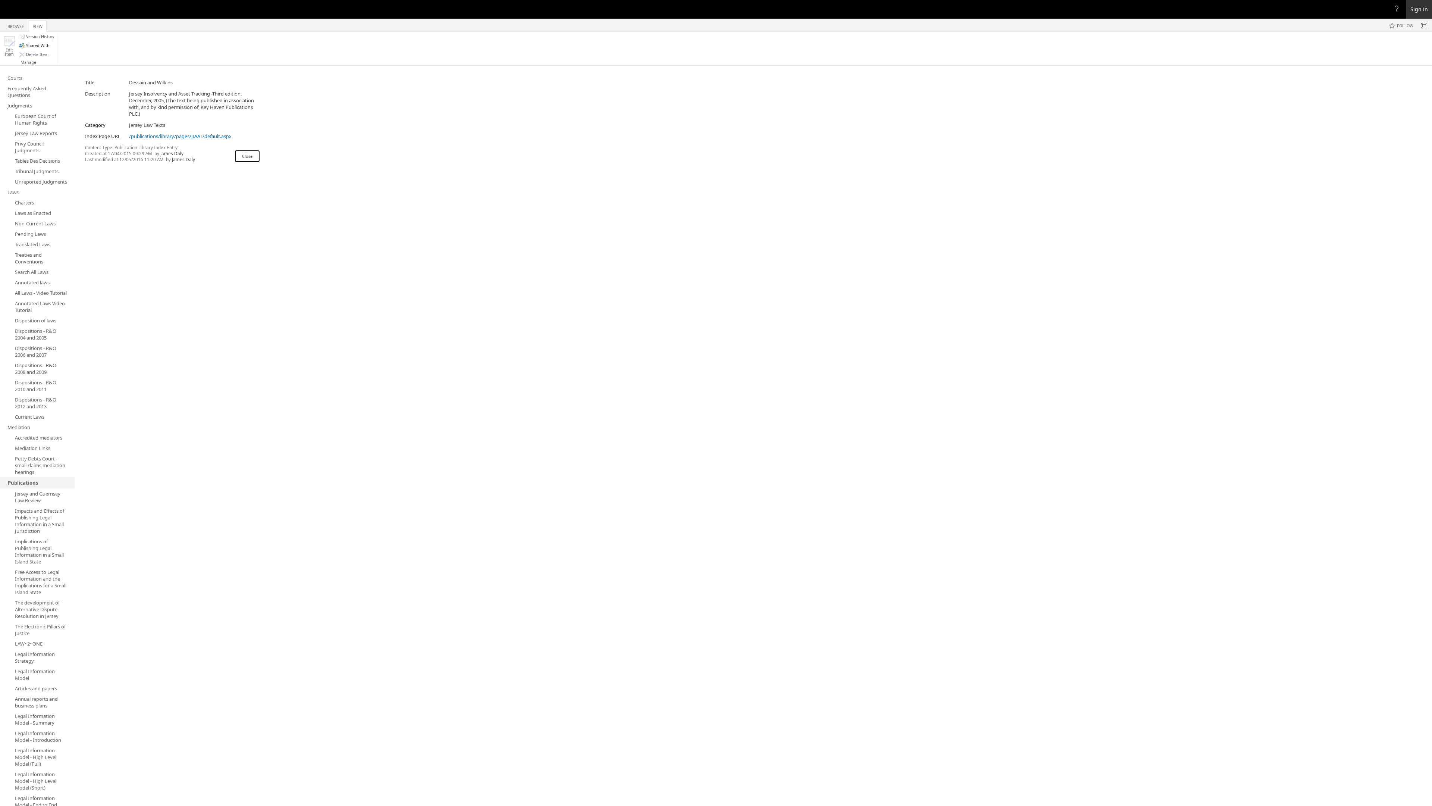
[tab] (15, 25)
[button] (9, 46)
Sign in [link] (1419, 9)
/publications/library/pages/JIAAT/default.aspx (180, 136)
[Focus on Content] (1424, 25)
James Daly (171, 153)
